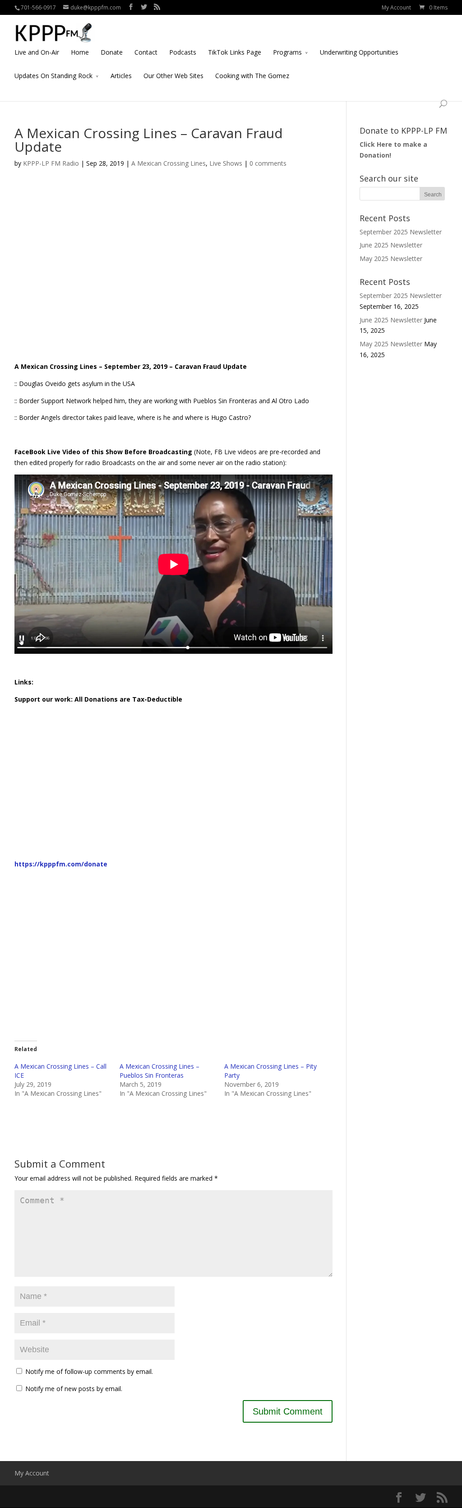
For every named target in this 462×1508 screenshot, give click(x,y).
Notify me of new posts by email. (73, 1388)
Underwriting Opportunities (359, 52)
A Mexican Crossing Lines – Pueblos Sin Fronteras (159, 1071)
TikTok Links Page (234, 52)
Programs (287, 52)
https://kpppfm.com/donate (60, 864)
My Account (396, 7)
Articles (121, 75)
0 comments (267, 163)
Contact (145, 52)
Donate (112, 52)
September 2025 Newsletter (401, 232)
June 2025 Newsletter (391, 245)
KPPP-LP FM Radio (51, 163)
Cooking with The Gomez (252, 75)
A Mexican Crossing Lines (168, 163)
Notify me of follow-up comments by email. (89, 1371)
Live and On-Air (36, 52)
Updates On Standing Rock (53, 75)
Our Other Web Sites (173, 75)
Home (80, 52)
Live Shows (225, 163)
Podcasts (182, 52)
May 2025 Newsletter (391, 258)
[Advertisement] (173, 276)
